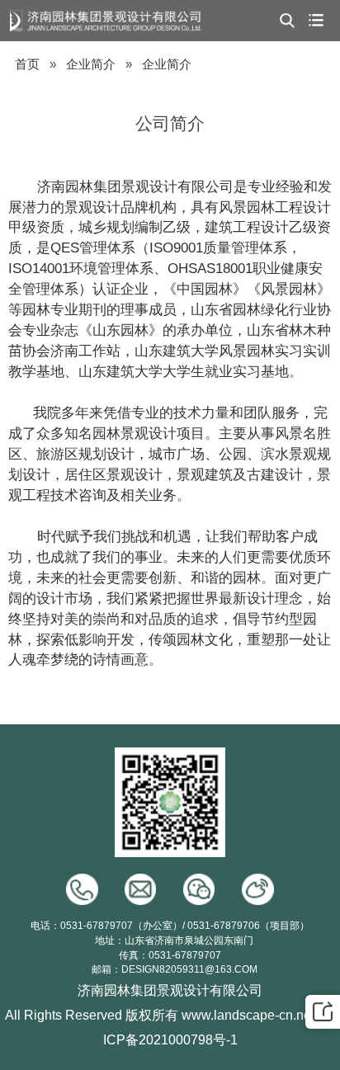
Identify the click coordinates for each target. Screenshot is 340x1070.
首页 (27, 64)
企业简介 (91, 64)
